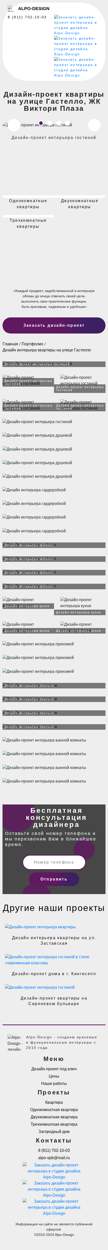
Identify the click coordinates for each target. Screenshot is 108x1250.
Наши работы (54, 1083)
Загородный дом (54, 1131)
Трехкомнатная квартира (54, 1124)
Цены (54, 1076)
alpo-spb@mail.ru (54, 1158)
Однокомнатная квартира (54, 1110)
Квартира (54, 1102)
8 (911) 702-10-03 (27, 17)
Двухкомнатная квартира (54, 1117)
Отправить (54, 879)
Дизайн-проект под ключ (54, 1069)
